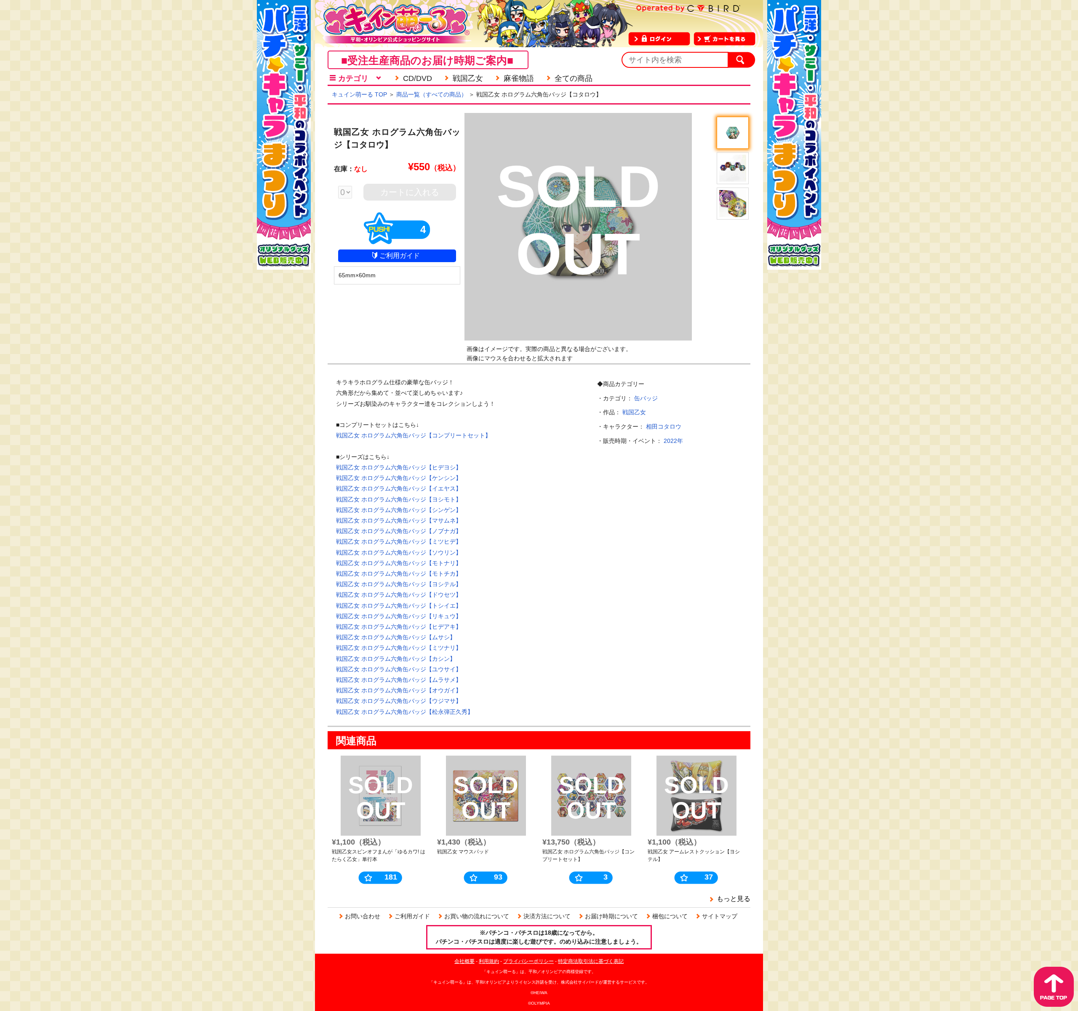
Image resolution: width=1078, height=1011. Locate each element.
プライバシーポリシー (528, 961)
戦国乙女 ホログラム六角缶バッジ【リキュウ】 (399, 616)
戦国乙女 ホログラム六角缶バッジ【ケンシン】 (399, 478)
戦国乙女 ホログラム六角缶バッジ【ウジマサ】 (399, 700)
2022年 (673, 440)
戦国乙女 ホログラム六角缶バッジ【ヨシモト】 (399, 499)
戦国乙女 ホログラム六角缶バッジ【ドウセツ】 (399, 594)
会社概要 (464, 961)
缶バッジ (646, 398)
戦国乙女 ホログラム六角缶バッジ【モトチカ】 (399, 573)
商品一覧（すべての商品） (431, 94)
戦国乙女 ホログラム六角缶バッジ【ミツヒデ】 (399, 541)
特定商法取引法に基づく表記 (591, 961)
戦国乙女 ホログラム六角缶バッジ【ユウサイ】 (399, 669)
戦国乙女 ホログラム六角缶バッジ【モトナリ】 (399, 563)
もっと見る (733, 898)
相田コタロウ (663, 426)
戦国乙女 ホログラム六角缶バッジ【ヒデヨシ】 (399, 467)
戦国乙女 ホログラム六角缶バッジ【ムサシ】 (396, 637)
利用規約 (489, 961)
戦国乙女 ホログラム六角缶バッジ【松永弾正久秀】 (404, 711)
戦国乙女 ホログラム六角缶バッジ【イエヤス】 (399, 488)
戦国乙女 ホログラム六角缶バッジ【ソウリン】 (399, 552)
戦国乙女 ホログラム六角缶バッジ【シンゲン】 (399, 510)
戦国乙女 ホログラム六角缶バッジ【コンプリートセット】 (413, 435)
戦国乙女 (634, 412)
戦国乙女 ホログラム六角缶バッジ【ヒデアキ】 (399, 626)
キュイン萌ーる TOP (359, 94)
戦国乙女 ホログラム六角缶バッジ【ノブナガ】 (399, 531)
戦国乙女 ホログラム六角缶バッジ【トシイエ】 (399, 605)
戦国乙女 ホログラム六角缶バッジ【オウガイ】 (399, 690)
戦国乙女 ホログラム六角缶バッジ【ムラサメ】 (399, 679)
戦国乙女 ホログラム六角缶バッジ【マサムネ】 (399, 520)
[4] (397, 240)
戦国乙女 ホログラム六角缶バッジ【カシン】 (396, 658)
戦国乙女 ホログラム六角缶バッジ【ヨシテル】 (399, 584)
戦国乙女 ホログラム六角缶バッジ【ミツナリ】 (399, 647)
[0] (349, 193)
